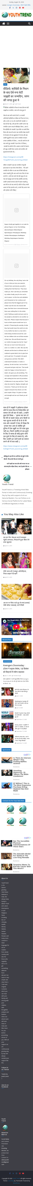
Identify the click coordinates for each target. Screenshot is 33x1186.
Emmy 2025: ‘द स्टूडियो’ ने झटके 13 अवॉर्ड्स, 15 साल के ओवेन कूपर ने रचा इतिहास (22, 727)
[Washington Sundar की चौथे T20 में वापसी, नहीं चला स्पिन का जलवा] (7, 704)
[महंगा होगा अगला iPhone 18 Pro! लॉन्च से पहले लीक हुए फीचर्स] (7, 692)
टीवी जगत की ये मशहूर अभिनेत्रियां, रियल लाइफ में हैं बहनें (14, 572)
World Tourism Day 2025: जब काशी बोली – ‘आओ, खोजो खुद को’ (22, 715)
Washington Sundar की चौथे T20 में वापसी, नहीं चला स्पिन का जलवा (21, 703)
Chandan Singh (17, 675)
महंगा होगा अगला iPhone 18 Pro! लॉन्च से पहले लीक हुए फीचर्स (22, 691)
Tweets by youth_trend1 (5, 1076)
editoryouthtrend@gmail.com (5, 1162)
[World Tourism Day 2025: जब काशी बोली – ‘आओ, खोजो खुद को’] (7, 716)
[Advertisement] (16, 43)
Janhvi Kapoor (18, 401)
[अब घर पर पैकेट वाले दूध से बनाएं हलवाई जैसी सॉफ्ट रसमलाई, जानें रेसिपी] (16, 585)
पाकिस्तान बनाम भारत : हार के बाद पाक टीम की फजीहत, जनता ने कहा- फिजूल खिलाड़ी (22, 738)
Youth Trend (17, 104)
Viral (5, 84)
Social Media (5, 1139)
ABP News (17, 244)
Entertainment (7, 661)
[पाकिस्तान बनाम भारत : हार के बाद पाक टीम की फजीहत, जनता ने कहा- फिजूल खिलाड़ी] (7, 740)
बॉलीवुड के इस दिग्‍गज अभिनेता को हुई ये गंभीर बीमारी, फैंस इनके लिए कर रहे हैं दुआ (16, 457)
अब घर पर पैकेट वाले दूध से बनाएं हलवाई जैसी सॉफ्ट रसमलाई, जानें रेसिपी (16, 603)
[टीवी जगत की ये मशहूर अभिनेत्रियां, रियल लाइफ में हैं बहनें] (16, 554)
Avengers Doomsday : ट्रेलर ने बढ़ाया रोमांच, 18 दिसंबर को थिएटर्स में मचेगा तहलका (19, 6)
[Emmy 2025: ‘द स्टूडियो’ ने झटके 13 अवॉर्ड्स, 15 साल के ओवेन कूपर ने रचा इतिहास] (7, 728)
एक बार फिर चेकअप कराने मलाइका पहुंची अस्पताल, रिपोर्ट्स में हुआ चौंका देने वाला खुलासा (16, 539)
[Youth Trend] (3, 23)
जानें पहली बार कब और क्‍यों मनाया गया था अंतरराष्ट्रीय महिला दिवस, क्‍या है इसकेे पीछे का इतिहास (16, 466)
